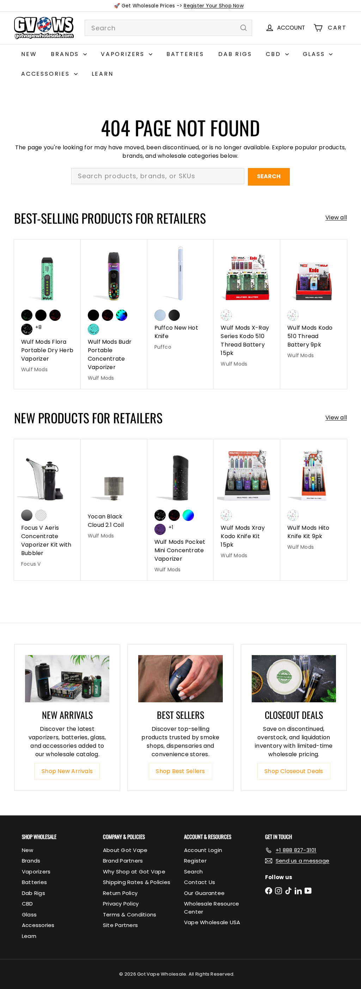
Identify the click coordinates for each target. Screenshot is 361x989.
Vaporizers (124, 54)
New (29, 54)
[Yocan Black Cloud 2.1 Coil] (114, 492)
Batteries (185, 54)
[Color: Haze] (160, 315)
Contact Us (199, 882)
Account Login (203, 850)
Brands (66, 54)
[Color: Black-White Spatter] (26, 329)
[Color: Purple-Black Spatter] (160, 529)
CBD (274, 54)
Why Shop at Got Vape (134, 871)
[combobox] (168, 28)
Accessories (46, 74)
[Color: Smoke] (26, 515)
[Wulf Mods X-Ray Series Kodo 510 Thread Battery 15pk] (247, 307)
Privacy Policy (121, 903)
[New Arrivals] (67, 679)
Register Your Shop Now (213, 5)
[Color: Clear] (41, 515)
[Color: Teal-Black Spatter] (93, 329)
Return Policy (120, 893)
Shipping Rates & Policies (136, 882)
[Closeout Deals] (294, 679)
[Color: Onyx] (174, 315)
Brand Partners (123, 860)
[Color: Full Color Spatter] (121, 315)
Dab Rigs (235, 54)
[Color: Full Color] (188, 515)
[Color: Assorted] (226, 315)
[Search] (243, 28)
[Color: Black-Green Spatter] (26, 315)
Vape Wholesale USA (212, 922)
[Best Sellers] (180, 679)
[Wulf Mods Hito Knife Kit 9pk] (313, 498)
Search (269, 176)
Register (195, 860)
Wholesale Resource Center (211, 907)
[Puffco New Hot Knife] (180, 299)
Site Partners (120, 925)
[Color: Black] (41, 315)
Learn (103, 74)
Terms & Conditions (129, 914)
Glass (315, 54)
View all (336, 217)
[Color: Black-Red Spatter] (55, 315)
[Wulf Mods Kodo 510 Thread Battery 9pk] (313, 303)
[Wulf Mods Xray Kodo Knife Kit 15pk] (247, 502)
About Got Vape (125, 850)
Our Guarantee (204, 893)
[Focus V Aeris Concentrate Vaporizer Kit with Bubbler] (47, 506)
